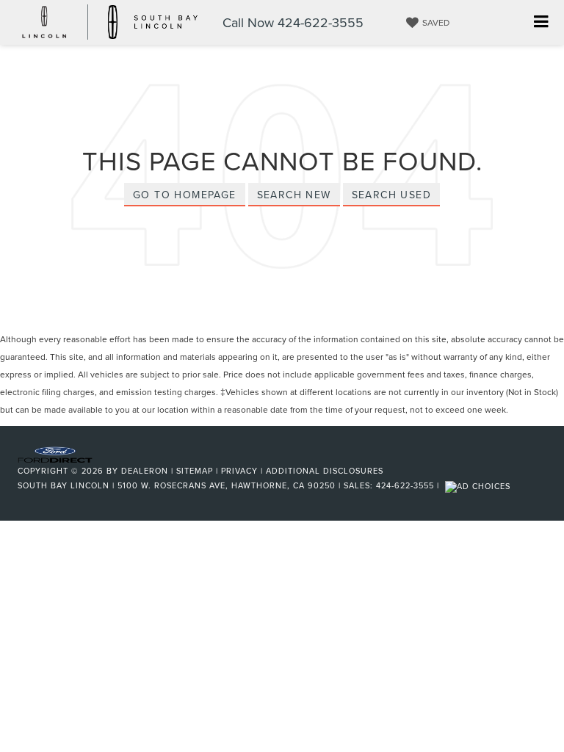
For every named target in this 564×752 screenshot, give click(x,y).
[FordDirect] (55, 453)
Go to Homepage (184, 194)
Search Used (391, 194)
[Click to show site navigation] (541, 22)
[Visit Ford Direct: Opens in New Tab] (479, 485)
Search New (294, 194)
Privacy (239, 471)
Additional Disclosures (324, 471)
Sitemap (194, 471)
